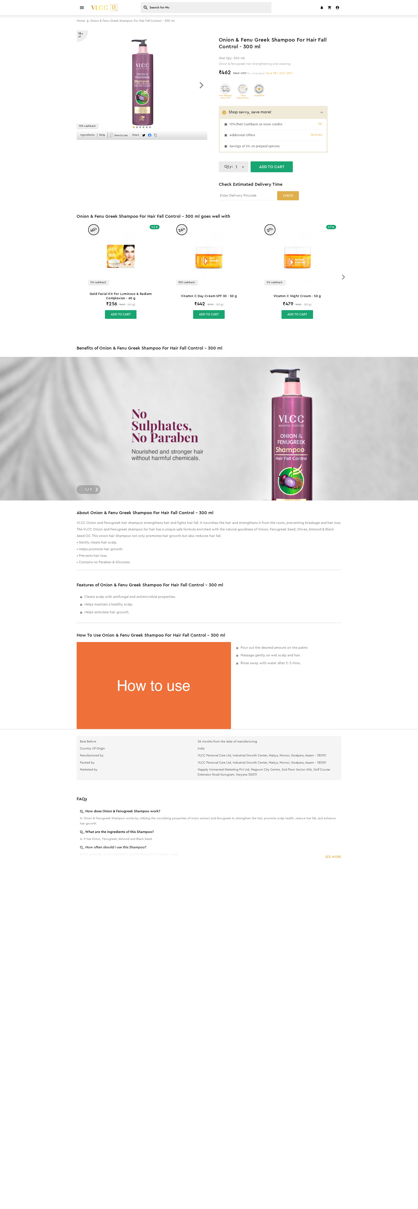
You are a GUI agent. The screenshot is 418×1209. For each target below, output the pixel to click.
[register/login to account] (337, 8)
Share (135, 135)
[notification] (322, 7)
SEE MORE (333, 857)
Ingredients (87, 135)
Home (81, 20)
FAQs (102, 135)
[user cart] (330, 7)
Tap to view (316, 134)
